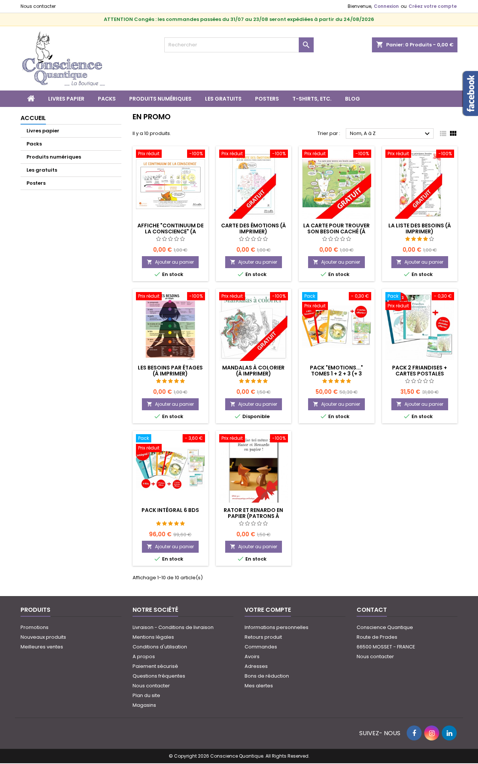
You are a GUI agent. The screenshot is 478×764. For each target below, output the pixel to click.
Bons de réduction (267, 675)
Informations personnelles (276, 627)
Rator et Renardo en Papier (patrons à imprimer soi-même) (253, 516)
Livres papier (66, 98)
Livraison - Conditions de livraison (173, 627)
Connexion (386, 6)
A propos (144, 656)
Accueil (33, 118)
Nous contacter (38, 6)
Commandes (261, 646)
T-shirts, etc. (312, 98)
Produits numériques (160, 98)
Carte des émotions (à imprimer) (253, 228)
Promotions (35, 627)
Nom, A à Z (391, 133)
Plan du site (146, 695)
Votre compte (268, 609)
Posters (267, 98)
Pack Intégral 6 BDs (170, 510)
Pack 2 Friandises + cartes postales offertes (419, 373)
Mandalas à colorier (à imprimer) (253, 370)
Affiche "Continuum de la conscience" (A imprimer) (170, 231)
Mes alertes (259, 685)
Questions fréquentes (159, 675)
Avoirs (252, 656)
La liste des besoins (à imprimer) (419, 228)
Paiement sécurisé (155, 666)
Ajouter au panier (170, 262)
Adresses (256, 666)
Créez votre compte (433, 6)
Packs (107, 98)
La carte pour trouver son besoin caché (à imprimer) (336, 231)
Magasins (144, 705)
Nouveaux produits (43, 637)
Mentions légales (153, 637)
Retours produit (263, 637)
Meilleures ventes (42, 646)
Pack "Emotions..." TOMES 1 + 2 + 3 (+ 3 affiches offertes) (336, 373)
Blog (352, 98)
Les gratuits (223, 98)
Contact (372, 609)
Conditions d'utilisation (160, 646)
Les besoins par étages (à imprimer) (170, 370)
